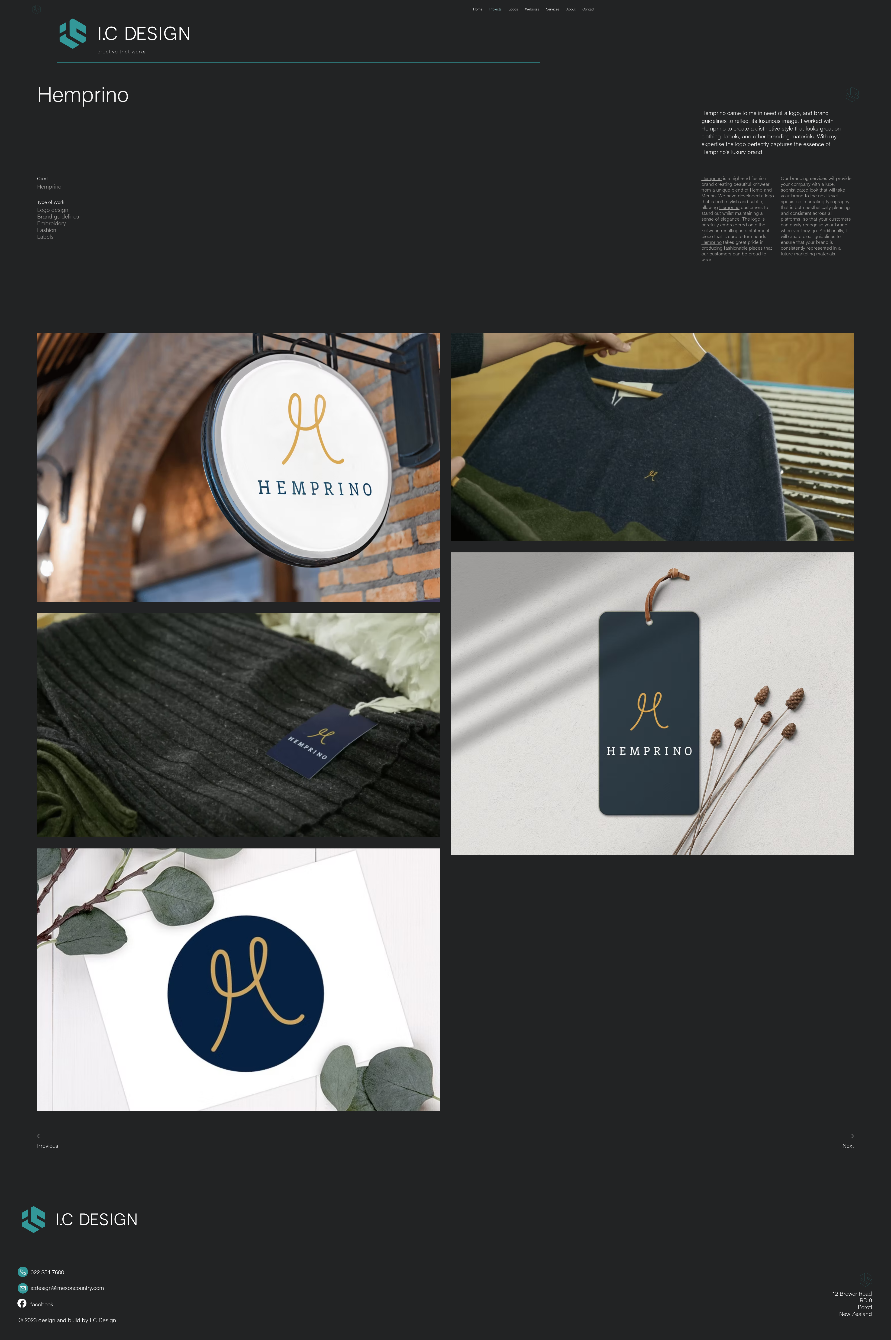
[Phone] (23, 1272)
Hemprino (711, 178)
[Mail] (23, 1288)
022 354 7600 (47, 1272)
